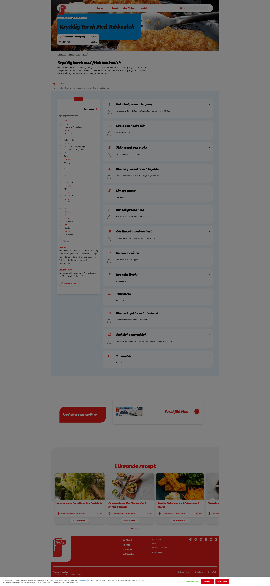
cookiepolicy (83, 580)
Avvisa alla (207, 581)
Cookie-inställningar (192, 581)
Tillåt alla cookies (222, 581)
